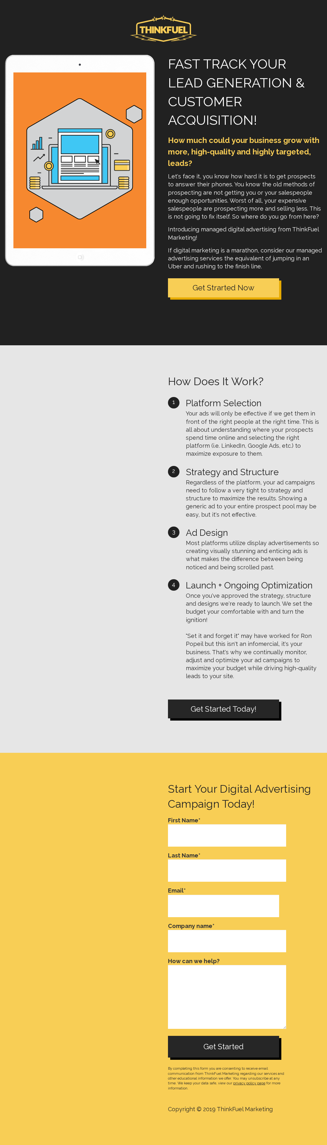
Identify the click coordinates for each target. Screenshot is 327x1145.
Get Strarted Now (224, 287)
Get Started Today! (223, 709)
